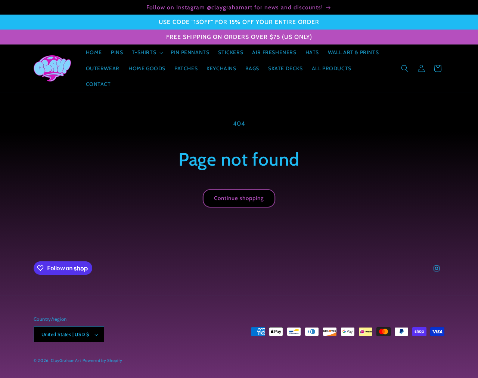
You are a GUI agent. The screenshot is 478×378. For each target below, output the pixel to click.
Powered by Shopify (102, 360)
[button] (146, 52)
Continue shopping (239, 198)
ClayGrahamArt (66, 360)
